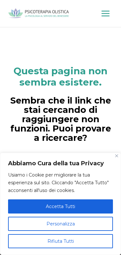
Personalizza (60, 224)
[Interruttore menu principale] (106, 14)
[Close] (116, 155)
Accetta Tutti (60, 206)
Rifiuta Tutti (60, 241)
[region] (60, 204)
